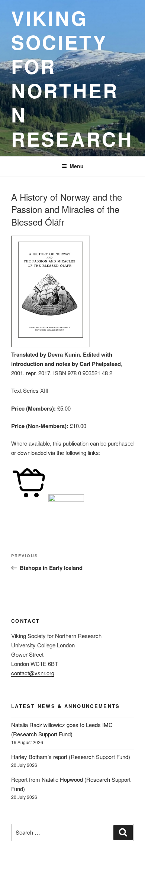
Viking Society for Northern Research (72, 78)
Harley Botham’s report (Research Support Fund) (70, 757)
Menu (77, 166)
